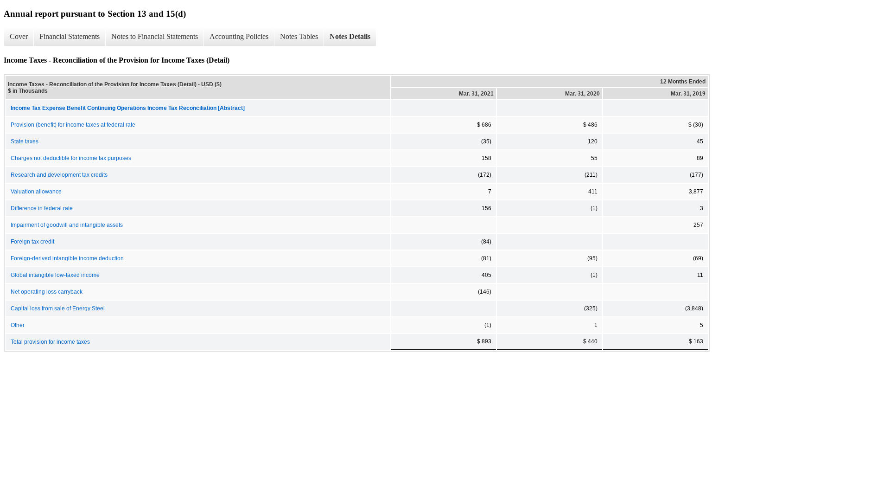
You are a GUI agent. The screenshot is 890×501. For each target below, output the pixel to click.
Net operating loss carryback (47, 292)
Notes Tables (299, 36)
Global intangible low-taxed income (55, 275)
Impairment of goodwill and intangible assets (67, 225)
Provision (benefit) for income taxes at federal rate (73, 125)
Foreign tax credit (32, 241)
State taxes (24, 141)
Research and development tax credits (59, 175)
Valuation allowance (36, 191)
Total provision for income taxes (50, 342)
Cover (19, 36)
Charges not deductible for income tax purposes (71, 158)
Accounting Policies (239, 36)
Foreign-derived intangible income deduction (67, 258)
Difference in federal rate (42, 208)
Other (18, 325)
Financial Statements (69, 36)
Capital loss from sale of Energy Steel (58, 308)
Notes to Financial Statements (154, 36)
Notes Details (350, 36)
